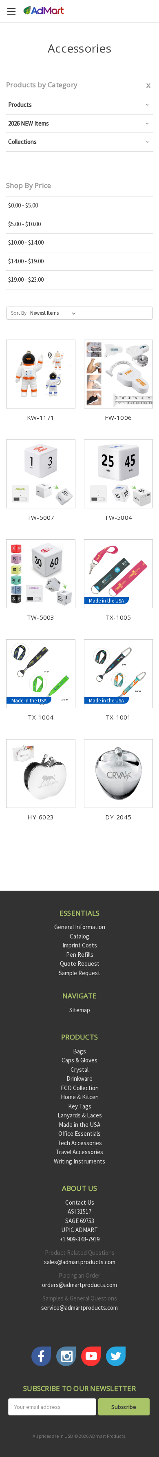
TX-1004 (40, 717)
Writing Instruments (79, 1161)
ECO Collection (80, 1088)
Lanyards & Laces (79, 1115)
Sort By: (19, 312)
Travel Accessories (79, 1152)
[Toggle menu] (11, 11)
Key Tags (79, 1106)
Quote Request (79, 963)
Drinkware (79, 1078)
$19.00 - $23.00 (26, 279)
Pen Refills (79, 954)
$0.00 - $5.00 (23, 205)
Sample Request (79, 973)
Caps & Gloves (79, 1060)
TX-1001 (118, 717)
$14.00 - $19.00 (26, 261)
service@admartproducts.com (79, 1307)
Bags (79, 1051)
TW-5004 (118, 517)
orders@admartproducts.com (79, 1285)
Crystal (79, 1069)
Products (20, 104)
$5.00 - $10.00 (24, 224)
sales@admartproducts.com (79, 1262)
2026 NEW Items (28, 123)
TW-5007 (41, 517)
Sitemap (79, 1010)
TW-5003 (41, 617)
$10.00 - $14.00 (26, 242)
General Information (79, 927)
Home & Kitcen (80, 1097)
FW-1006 (118, 417)
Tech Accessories (79, 1143)
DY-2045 (118, 817)
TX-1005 (118, 617)
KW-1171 (41, 417)
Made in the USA (79, 1124)
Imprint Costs (79, 945)
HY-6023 (40, 817)
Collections (22, 142)
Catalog (79, 936)
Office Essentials (79, 1133)
